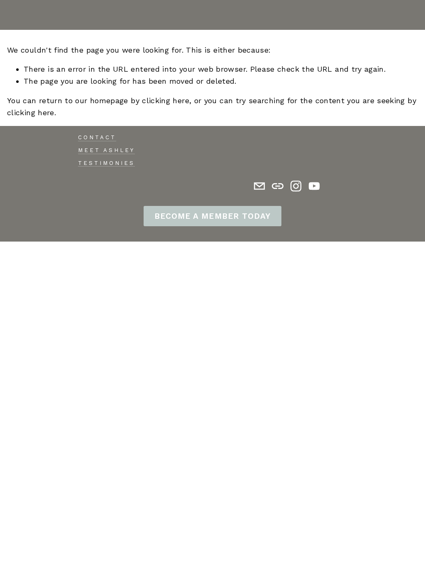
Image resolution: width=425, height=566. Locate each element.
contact (97, 137)
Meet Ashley (106, 150)
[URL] (277, 186)
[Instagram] (296, 186)
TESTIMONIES (106, 163)
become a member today (212, 216)
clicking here (165, 100)
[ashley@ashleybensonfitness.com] (259, 186)
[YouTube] (314, 186)
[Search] (11, 15)
